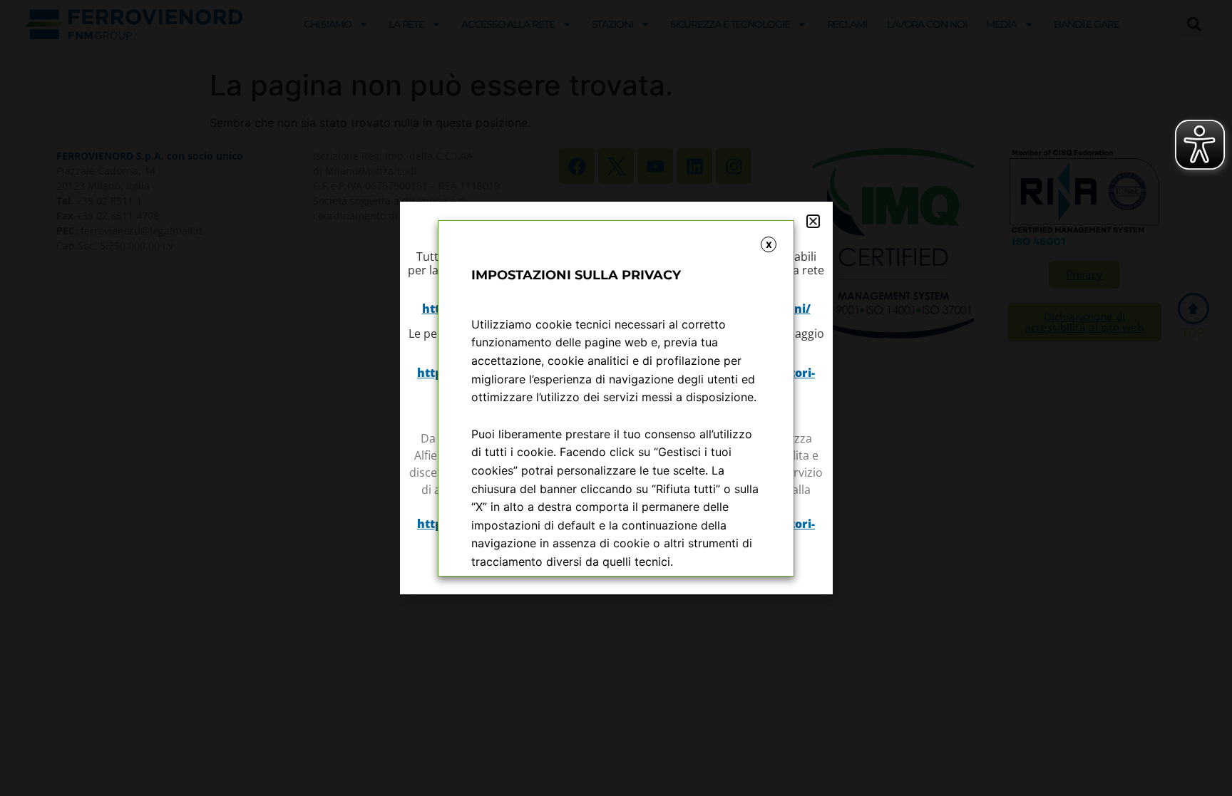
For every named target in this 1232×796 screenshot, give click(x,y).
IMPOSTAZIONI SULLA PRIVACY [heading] (576, 275)
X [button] (769, 244)
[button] (813, 221)
